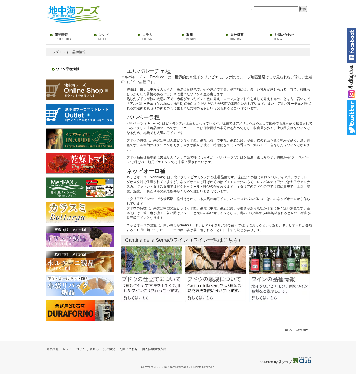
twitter (351, 117)
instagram (351, 81)
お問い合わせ (284, 36)
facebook (351, 45)
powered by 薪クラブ (276, 362)
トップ (54, 52)
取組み (94, 349)
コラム (147, 36)
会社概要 (237, 36)
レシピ (103, 36)
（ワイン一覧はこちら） (215, 240)
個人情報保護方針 (154, 349)
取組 (191, 36)
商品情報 (63, 36)
